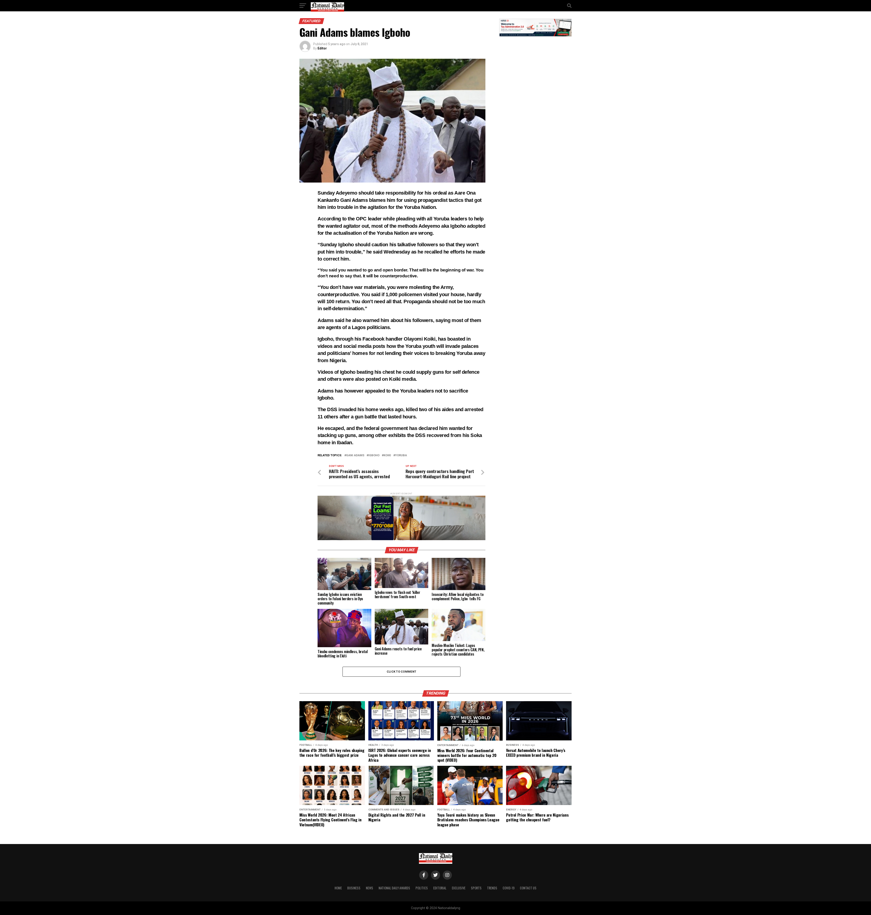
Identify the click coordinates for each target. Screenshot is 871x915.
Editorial (439, 888)
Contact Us (528, 888)
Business (353, 888)
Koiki (387, 455)
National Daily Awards (394, 888)
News (369, 888)
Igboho (373, 455)
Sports (476, 888)
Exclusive (458, 888)
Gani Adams (355, 455)
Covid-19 (508, 888)
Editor (322, 48)
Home (338, 888)
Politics (422, 888)
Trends (492, 888)
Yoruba (401, 455)
